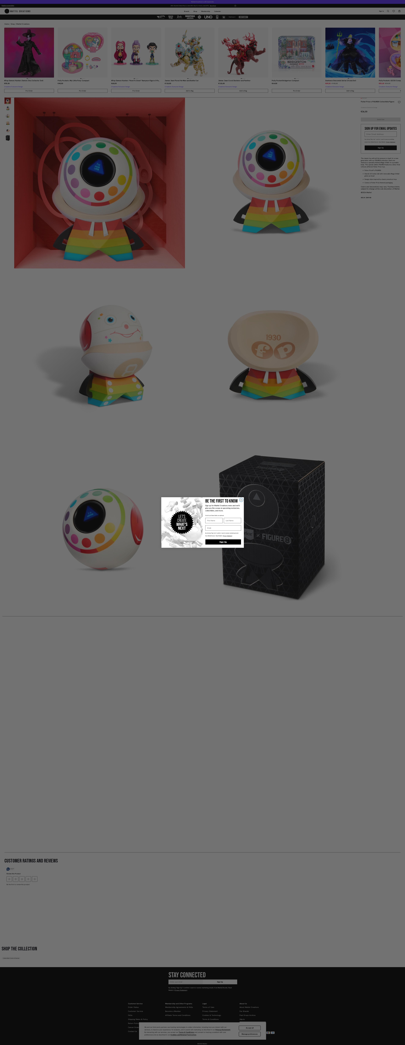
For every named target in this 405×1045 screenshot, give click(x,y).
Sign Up (223, 542)
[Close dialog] (241, 500)
